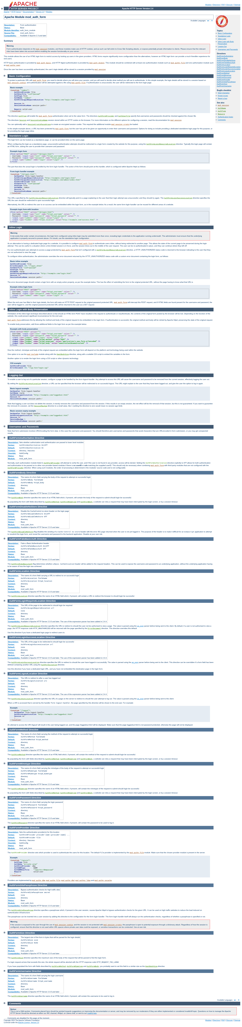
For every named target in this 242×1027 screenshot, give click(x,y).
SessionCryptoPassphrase (39, 124)
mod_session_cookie (17, 83)
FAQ (223, 5)
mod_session (41, 49)
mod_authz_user (13, 65)
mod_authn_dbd (67, 880)
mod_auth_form (39, 80)
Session (22, 120)
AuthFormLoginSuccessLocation (228, 69)
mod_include (32, 354)
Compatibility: (10, 36)
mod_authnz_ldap (82, 880)
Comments (222, 120)
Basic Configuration (225, 33)
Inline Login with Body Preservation (226, 43)
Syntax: (11, 445)
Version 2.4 (40, 12)
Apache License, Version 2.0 (28, 1022)
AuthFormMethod (223, 73)
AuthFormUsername (224, 86)
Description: (9, 25)
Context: (12, 451)
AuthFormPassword (224, 77)
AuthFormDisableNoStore (226, 60)
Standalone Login (224, 36)
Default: (11, 448)
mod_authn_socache (103, 880)
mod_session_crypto (120, 124)
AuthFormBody (222, 58)
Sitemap (237, 5)
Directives (216, 5)
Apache (6, 12)
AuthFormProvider (223, 80)
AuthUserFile (124, 116)
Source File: (9, 33)
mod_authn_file (178, 63)
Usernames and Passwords (228, 49)
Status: (7, 28)
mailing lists (92, 1013)
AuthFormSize (222, 84)
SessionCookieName (39, 120)
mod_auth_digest (96, 63)
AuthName (222, 108)
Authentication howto (225, 117)
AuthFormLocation (223, 65)
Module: (11, 459)
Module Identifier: (12, 30)
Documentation (28, 12)
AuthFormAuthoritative (225, 56)
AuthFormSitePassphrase (226, 82)
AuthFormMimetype (224, 75)
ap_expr (140, 626)
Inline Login (222, 39)
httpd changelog (223, 93)
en (208, 21)
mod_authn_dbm (38, 880)
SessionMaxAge (40, 406)
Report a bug (222, 98)
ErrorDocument (94, 628)
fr (212, 21)
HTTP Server (16, 12)
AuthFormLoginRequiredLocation (228, 67)
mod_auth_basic (44, 63)
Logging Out (222, 46)
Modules (208, 5)
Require (221, 114)
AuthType (222, 111)
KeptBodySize (63, 354)
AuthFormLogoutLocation (226, 71)
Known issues (223, 96)
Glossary (229, 5)
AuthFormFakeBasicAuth (226, 63)
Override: (12, 453)
